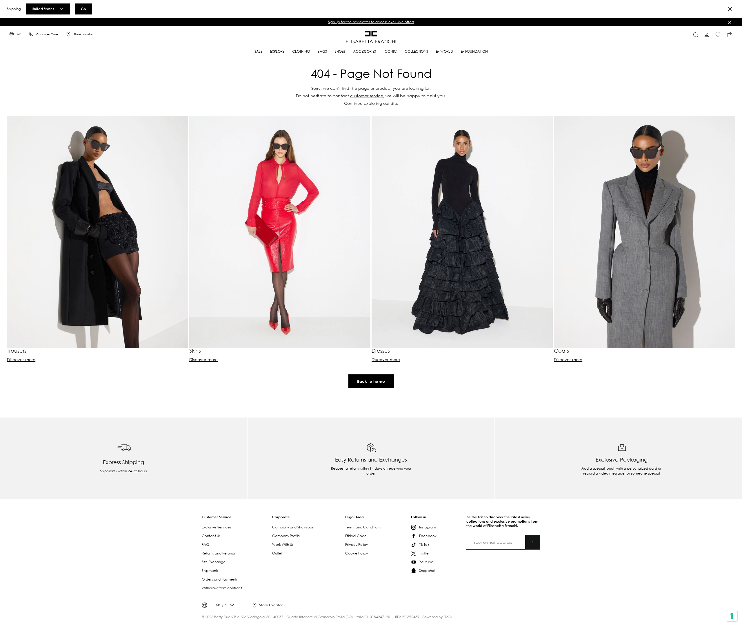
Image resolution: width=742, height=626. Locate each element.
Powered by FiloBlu (437, 616)
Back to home (371, 381)
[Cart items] (730, 35)
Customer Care (47, 34)
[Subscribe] (532, 542)
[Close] (730, 9)
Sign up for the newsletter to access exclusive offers (371, 21)
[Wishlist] (718, 35)
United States (43, 8)
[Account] (706, 35)
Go (83, 8)
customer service (366, 95)
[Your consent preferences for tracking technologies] (731, 615)
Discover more (21, 359)
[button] (371, 22)
